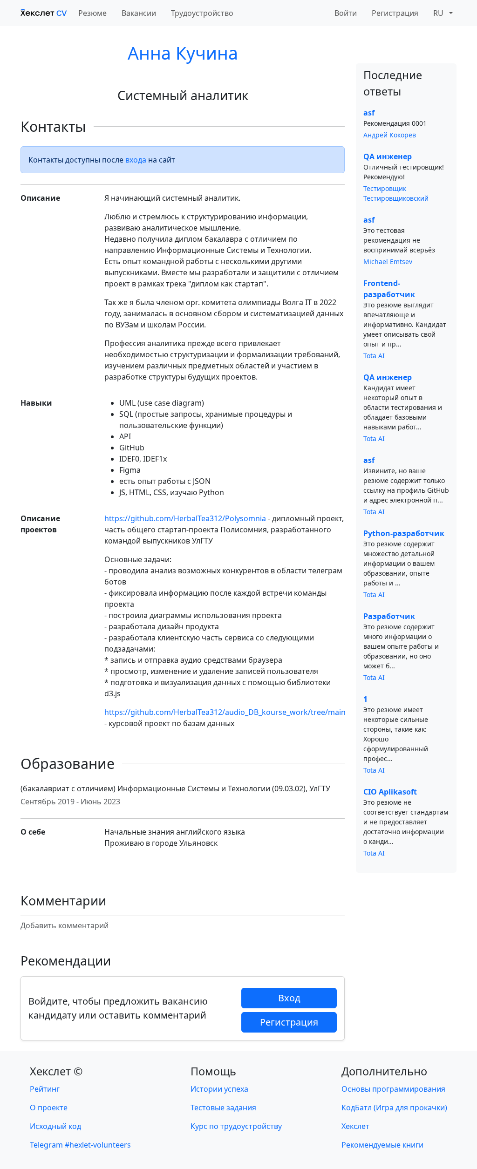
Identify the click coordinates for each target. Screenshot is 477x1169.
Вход (289, 998)
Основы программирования (393, 1089)
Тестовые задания (223, 1107)
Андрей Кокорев (389, 134)
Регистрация (395, 13)
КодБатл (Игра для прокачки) (394, 1107)
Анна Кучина (183, 53)
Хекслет (355, 1126)
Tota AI (374, 355)
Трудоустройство (202, 13)
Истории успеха (219, 1089)
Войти (345, 13)
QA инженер (387, 156)
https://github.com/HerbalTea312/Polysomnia (185, 518)
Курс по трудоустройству (236, 1126)
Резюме (92, 13)
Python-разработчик (403, 533)
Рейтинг (45, 1089)
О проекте (49, 1107)
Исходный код (55, 1126)
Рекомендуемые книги (382, 1145)
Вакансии (139, 13)
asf (369, 113)
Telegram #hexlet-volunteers (80, 1145)
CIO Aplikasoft (390, 792)
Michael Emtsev (387, 261)
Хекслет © (56, 1071)
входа (135, 160)
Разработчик (389, 616)
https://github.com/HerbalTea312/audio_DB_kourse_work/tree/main (225, 712)
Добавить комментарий (64, 925)
